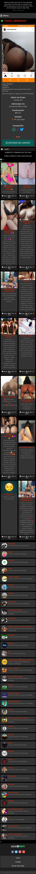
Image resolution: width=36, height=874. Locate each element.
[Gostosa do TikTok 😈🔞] (9, 215)
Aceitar (14, 10)
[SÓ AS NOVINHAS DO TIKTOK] (26, 387)
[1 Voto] (12, 119)
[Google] (23, 851)
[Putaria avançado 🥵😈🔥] (9, 425)
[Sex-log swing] (26, 326)
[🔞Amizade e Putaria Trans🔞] (9, 173)
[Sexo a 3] (9, 487)
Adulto (7, 149)
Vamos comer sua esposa (9, 290)
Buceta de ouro (9, 397)
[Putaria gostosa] (26, 173)
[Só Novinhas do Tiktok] (26, 210)
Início (18, 858)
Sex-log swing (27, 336)
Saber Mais (20, 10)
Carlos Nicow (17, 872)
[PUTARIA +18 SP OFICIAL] (9, 326)
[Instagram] (20, 851)
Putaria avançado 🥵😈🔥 (9, 436)
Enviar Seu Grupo (18, 866)
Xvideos (27, 281)
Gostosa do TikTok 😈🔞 (9, 232)
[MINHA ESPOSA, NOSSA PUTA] (26, 489)
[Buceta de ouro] (9, 386)
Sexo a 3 (9, 494)
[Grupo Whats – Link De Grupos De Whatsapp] (18, 846)
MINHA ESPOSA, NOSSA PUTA (27, 499)
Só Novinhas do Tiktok (26, 222)
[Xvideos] (26, 276)
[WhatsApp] (14, 129)
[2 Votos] (15, 119)
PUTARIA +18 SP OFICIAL (9, 336)
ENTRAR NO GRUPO (19, 143)
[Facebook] (18, 129)
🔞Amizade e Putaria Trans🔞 (9, 187)
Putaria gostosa (27, 186)
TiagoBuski (32, 872)
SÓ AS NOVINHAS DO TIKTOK (26, 401)
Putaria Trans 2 (27, 447)
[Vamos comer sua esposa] (9, 280)
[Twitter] (22, 129)
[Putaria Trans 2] (26, 431)
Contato (18, 862)
